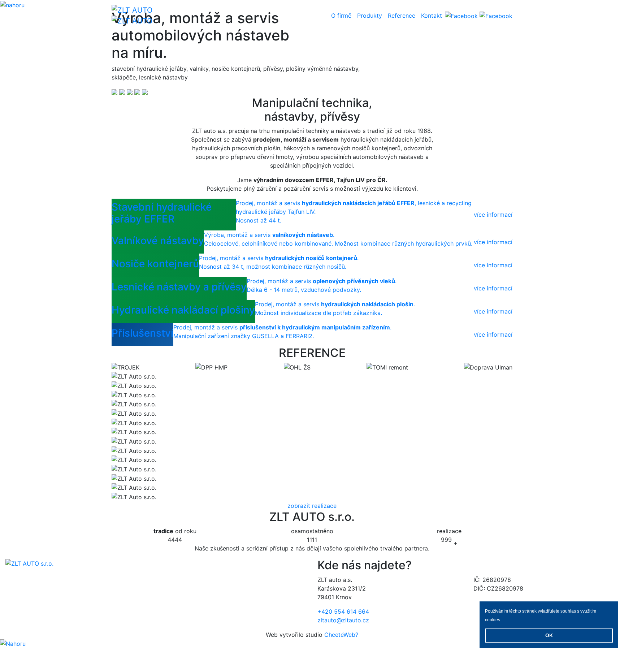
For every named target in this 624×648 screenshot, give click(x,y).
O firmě (341, 15)
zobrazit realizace (312, 505)
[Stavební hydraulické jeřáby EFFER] (115, 91)
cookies (492, 619)
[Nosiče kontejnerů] (130, 91)
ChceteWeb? (341, 634)
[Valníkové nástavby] (123, 91)
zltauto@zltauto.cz (343, 620)
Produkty (369, 15)
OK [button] (549, 635)
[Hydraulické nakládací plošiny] (145, 91)
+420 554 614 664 (343, 611)
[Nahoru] (13, 643)
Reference (401, 15)
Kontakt (431, 15)
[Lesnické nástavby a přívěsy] (138, 91)
